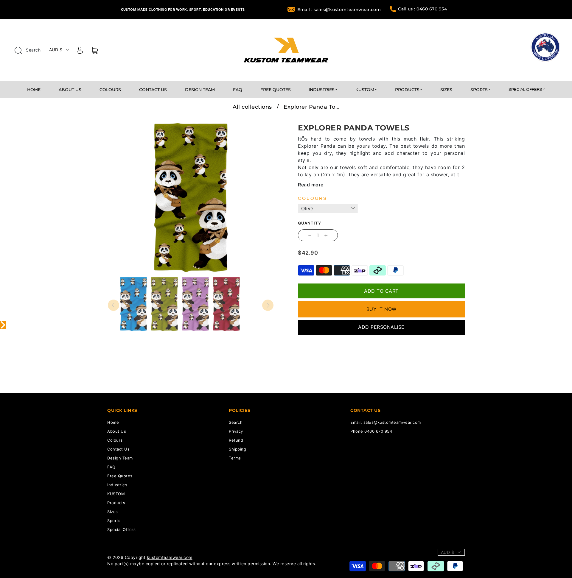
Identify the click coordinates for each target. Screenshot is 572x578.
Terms (235, 458)
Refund (236, 440)
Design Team (200, 89)
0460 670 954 (378, 431)
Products (407, 89)
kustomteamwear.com (169, 557)
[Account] (80, 51)
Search (33, 49)
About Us (70, 89)
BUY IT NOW (381, 309)
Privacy (236, 431)
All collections (252, 107)
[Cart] (94, 51)
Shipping (237, 449)
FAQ (237, 89)
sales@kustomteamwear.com (392, 422)
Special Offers (525, 90)
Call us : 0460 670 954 (422, 9)
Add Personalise (381, 327)
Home (34, 89)
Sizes (446, 89)
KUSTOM (364, 89)
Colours (110, 89)
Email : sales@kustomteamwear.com (339, 9)
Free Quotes (275, 89)
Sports (479, 89)
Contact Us (153, 89)
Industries (322, 89)
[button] (124, 120)
